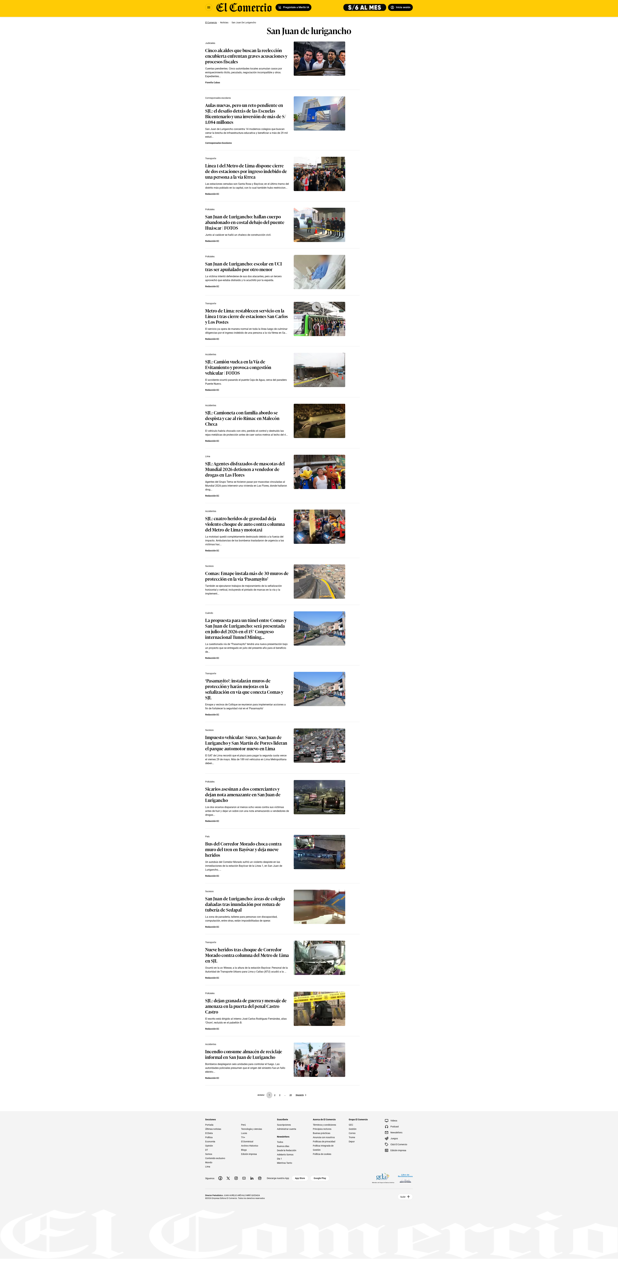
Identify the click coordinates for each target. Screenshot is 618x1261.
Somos (208, 1154)
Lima (207, 456)
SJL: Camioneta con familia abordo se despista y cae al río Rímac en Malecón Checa (242, 418)
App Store (300, 1178)
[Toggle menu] (208, 7)
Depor (352, 1141)
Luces (244, 1133)
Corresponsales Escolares (218, 143)
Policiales (210, 209)
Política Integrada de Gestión (323, 1147)
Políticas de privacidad (324, 1141)
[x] (228, 1178)
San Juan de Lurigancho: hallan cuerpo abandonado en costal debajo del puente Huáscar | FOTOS (244, 222)
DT (206, 1150)
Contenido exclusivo (215, 1158)
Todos (280, 1142)
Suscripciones (284, 1125)
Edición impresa (249, 1154)
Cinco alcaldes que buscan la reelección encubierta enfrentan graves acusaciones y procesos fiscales (246, 56)
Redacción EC (212, 194)
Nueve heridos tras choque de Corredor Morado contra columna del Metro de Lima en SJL (247, 955)
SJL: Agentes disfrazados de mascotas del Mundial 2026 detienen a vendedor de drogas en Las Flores (245, 469)
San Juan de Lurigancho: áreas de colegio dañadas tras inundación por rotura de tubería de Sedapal (245, 904)
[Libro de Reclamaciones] (405, 1178)
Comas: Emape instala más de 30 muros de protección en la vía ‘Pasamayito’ (247, 576)
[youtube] (244, 1178)
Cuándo (209, 613)
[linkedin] (252, 1178)
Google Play (320, 1178)
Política (209, 1137)
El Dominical (247, 1141)
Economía (210, 1141)
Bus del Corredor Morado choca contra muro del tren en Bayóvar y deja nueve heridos (243, 849)
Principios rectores (322, 1129)
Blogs (244, 1150)
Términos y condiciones (324, 1125)
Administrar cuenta (286, 1129)
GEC (351, 1125)
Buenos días (283, 1146)
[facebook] (220, 1178)
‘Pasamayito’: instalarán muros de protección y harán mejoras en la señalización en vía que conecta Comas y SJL (244, 689)
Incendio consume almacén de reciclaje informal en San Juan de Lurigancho (243, 1054)
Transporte (210, 158)
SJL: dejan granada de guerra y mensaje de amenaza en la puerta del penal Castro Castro (246, 1006)
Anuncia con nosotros (324, 1137)
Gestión (352, 1129)
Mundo (208, 1162)
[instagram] (236, 1178)
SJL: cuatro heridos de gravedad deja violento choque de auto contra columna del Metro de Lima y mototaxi (245, 524)
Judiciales (210, 43)
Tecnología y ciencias (251, 1129)
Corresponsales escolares (218, 98)
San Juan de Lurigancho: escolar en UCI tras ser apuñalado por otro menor (243, 266)
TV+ (243, 1137)
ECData (209, 1133)
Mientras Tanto (284, 1163)
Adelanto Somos (285, 1154)
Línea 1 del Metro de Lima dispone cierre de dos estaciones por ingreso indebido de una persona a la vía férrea (246, 171)
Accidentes (210, 354)
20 (291, 1095)
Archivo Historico (249, 1145)
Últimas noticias (213, 1129)
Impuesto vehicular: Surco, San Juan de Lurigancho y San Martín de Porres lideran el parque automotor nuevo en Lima (246, 743)
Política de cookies (322, 1154)
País (207, 836)
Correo (352, 1133)
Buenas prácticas (321, 1133)
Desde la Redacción (286, 1150)
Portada (209, 1125)
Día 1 (279, 1158)
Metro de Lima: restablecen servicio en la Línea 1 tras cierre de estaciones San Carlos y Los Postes (246, 316)
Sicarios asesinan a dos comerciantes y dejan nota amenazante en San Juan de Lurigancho (242, 794)
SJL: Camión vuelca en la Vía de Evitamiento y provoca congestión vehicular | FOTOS (238, 367)
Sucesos (209, 566)
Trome (352, 1137)
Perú (243, 1125)
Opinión (209, 1145)
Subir (403, 1197)
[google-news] (260, 1178)
